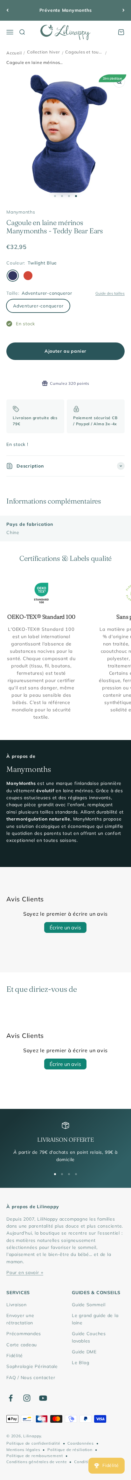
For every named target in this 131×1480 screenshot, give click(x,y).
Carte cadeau (21, 1345)
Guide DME (84, 1352)
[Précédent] (7, 10)
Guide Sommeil (89, 1304)
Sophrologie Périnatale (32, 1366)
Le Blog (80, 1362)
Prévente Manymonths (65, 10)
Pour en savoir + (24, 1272)
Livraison (16, 1304)
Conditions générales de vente (36, 1461)
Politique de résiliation (69, 1449)
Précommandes (23, 1333)
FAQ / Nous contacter (30, 1377)
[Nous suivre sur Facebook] (10, 1398)
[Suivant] (123, 10)
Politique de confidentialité (33, 1443)
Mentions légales (23, 1449)
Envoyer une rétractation (20, 1319)
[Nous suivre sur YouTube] (43, 1398)
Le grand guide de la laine (95, 1319)
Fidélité (14, 1355)
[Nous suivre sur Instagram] (27, 1398)
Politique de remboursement (34, 1455)
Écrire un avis (65, 927)
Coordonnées (80, 1443)
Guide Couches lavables (89, 1337)
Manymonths (20, 212)
